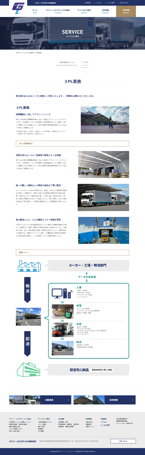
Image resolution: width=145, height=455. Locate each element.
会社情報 (61, 419)
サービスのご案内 (27, 53)
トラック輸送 (42, 424)
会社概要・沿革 (63, 422)
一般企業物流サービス (45, 422)
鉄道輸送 (40, 429)
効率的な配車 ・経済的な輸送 (18, 424)
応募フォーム (90, 426)
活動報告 (88, 3)
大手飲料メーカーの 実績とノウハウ (20, 422)
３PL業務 (41, 431)
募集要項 (88, 424)
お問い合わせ (124, 3)
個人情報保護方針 (121, 419)
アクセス (99, 3)
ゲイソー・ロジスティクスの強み (20, 419)
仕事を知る (89, 422)
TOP (17, 53)
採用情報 (89, 419)
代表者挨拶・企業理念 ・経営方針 (68, 424)
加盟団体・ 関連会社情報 (66, 426)
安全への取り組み (14, 431)
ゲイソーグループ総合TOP (124, 423)
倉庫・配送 (41, 426)
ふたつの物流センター (16, 429)
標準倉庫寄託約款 (121, 421)
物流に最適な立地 (14, 426)
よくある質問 (111, 3)
